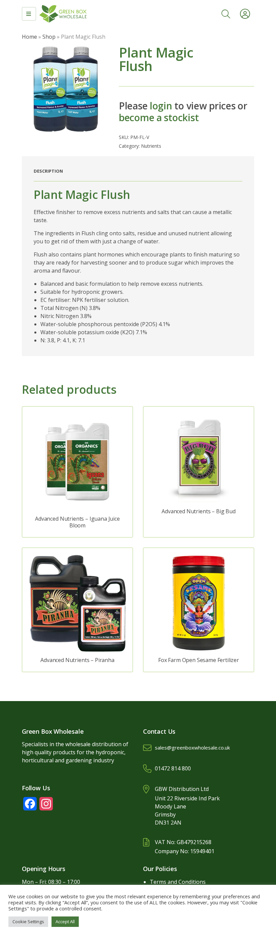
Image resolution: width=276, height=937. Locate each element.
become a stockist (159, 117)
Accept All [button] (65, 921)
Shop (49, 36)
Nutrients (151, 146)
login (161, 105)
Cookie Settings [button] (28, 921)
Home (29, 36)
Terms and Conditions (178, 882)
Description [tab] (48, 171)
